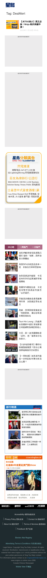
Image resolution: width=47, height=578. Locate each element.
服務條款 (42, 524)
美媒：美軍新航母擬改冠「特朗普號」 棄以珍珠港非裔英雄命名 (30, 313)
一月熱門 (36, 247)
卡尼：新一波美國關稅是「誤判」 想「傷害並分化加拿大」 (30, 336)
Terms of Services (31, 524)
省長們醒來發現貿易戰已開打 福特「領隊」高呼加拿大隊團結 (30, 256)
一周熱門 (24, 247)
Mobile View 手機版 (23, 567)
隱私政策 (19, 519)
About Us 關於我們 (11, 524)
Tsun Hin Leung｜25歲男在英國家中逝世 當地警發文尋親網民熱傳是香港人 (30, 324)
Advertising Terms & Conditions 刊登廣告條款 (23, 543)
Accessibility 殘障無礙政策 (25, 514)
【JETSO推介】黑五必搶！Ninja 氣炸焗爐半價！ (31, 24)
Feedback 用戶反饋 (25, 529)
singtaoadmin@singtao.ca (36, 558)
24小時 (11, 247)
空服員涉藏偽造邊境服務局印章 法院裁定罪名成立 (30, 301)
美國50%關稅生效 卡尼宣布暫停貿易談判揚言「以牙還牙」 (30, 290)
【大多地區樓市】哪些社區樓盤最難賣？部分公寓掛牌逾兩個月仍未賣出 (30, 347)
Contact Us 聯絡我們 (36, 519)
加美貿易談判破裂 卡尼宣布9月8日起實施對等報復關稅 (30, 279)
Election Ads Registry (23, 538)
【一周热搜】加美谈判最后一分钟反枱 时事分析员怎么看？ (30, 359)
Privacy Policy (10, 519)
